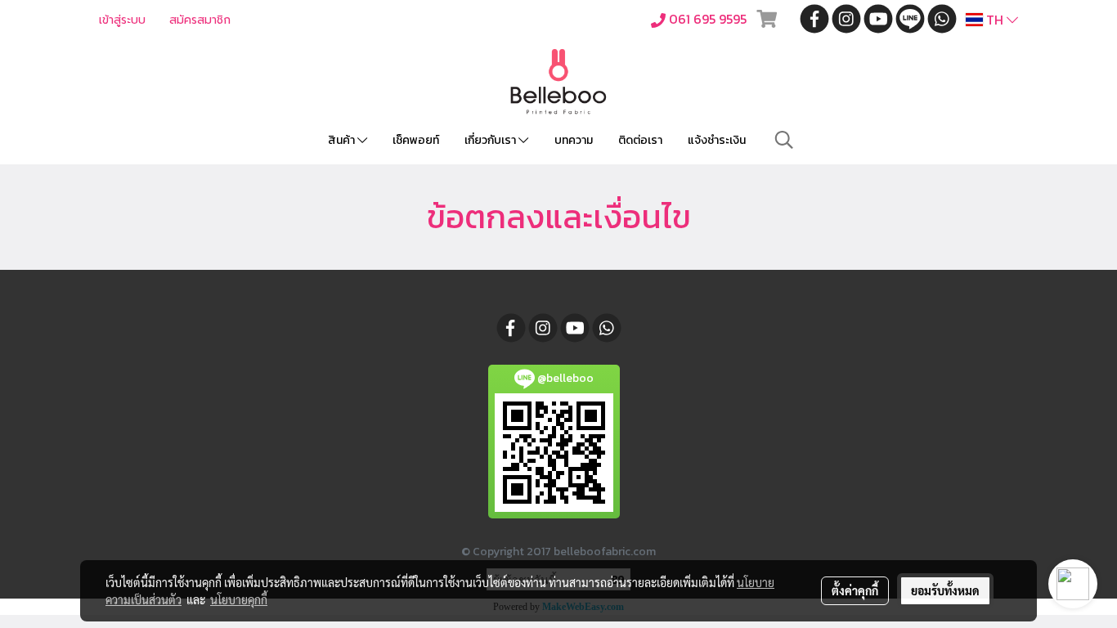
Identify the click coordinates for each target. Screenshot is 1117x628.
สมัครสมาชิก (200, 20)
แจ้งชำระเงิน (717, 140)
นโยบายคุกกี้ (238, 599)
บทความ (573, 140)
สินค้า (342, 140)
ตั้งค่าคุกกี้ (855, 590)
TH (995, 19)
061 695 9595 (708, 19)
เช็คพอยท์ (416, 140)
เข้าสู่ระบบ (122, 20)
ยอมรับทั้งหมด (945, 590)
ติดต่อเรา (640, 140)
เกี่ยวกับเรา (491, 140)
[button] (784, 139)
